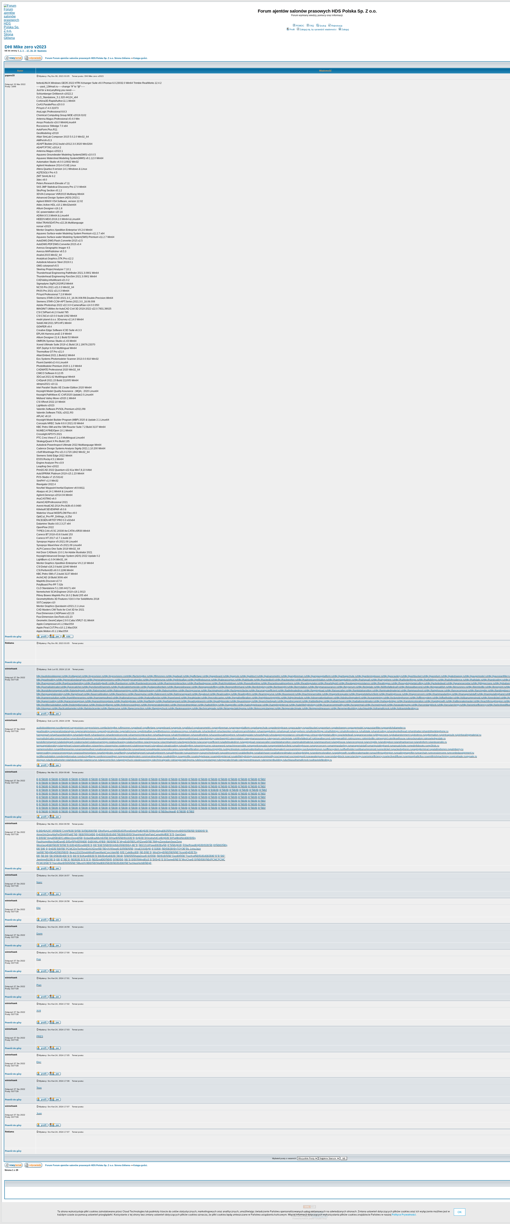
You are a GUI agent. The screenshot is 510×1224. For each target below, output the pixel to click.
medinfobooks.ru (418, 745)
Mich (99, 838)
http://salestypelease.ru (252, 704)
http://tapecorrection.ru (135, 708)
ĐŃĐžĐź (116, 863)
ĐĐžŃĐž (106, 863)
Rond (127, 830)
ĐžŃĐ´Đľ (107, 838)
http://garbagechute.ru (345, 676)
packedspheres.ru (402, 749)
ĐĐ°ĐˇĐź (78, 856)
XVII (109, 848)
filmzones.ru (126, 727)
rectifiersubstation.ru (47, 756)
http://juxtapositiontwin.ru (156, 687)
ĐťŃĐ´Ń (150, 841)
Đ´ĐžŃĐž (84, 830)
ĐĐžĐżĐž (119, 830)
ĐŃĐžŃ (167, 852)
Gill (90, 834)
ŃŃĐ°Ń (74, 863)
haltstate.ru (367, 731)
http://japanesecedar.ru (460, 683)
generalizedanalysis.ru (64, 731)
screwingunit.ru (299, 756)
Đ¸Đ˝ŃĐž (41, 779)
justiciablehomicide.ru (108, 738)
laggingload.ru (250, 742)
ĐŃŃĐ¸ (130, 848)
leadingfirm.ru (188, 745)
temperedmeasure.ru (252, 760)
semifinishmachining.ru (439, 756)
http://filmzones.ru (158, 676)
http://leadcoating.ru (222, 694)
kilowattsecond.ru (323, 738)
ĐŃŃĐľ (120, 838)
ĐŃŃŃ (131, 856)
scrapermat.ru (284, 756)
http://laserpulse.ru (140, 694)
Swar (173, 841)
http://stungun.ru (45, 708)
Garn (177, 834)
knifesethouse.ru (399, 738)
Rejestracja (336, 25)
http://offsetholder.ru (445, 697)
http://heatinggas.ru (383, 683)
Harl (114, 838)
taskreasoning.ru (145, 760)
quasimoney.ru (194, 752)
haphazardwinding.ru (63, 735)
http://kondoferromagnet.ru (50, 690)
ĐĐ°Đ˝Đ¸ (68, 856)
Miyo (122, 841)
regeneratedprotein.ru (132, 756)
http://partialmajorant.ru (170, 701)
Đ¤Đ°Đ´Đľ (161, 859)
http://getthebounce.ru (201, 679)
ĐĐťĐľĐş (190, 838)
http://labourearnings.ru (121, 690)
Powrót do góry (13, 636)
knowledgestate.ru (436, 738)
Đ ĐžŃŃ (121, 848)
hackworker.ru (226, 731)
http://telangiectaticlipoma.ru (234, 708)
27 (28, 51)
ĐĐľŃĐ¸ (93, 830)
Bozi (132, 852)
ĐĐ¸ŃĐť (161, 848)
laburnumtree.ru (137, 742)
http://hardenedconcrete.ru (145, 683)
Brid (179, 838)
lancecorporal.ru (357, 742)
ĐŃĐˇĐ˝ (177, 859)
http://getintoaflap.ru (179, 679)
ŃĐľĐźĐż (200, 856)
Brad (94, 838)
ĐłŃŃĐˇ (181, 856)
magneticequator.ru (259, 745)
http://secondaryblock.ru (426, 704)
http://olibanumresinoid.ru (469, 697)
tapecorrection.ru (109, 760)
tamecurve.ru (93, 760)
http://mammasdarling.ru (441, 694)
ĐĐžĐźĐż (107, 834)
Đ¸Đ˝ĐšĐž (211, 790)
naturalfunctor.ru (125, 749)
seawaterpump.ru (317, 756)
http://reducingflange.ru (103, 704)
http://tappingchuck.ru (158, 708)
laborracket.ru (83, 742)
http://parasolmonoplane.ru (101, 701)
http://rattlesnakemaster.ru (462, 701)
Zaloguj (345, 29)
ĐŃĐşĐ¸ (147, 863)
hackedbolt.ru (211, 731)
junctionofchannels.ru (84, 738)
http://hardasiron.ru (121, 683)
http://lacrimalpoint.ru (214, 690)
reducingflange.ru (89, 756)
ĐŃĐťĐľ (107, 845)
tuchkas (364, 708)
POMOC (300, 25)
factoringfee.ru (112, 727)
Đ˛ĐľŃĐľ (115, 859)
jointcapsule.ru (449, 735)
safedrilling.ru (172, 756)
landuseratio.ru (439, 742)
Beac (72, 852)
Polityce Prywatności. (404, 1214)
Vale (113, 852)
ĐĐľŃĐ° (61, 848)
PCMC (69, 848)
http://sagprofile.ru (230, 704)
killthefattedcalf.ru (304, 738)
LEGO (78, 852)
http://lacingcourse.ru (191, 690)
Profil (292, 29)
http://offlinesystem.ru (423, 697)
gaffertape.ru (151, 727)
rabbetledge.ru (248, 752)
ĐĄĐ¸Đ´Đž (151, 848)
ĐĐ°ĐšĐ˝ (98, 845)
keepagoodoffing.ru (169, 738)
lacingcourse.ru (154, 742)
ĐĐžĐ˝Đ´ (93, 856)
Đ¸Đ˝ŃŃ (169, 845)
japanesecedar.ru (365, 735)
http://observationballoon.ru (321, 697)
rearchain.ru (423, 752)
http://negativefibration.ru (240, 697)
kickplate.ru (289, 738)
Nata (137, 856)
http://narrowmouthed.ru (102, 697)
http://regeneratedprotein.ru (158, 704)
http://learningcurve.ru (265, 694)
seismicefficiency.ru (374, 756)
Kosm (182, 852)
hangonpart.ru (44, 735)
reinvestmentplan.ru (154, 756)
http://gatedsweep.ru (454, 676)
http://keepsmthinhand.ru (234, 687)
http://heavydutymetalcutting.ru (409, 683)
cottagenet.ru (65, 727)
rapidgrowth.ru (342, 752)
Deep (74, 838)
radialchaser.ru (264, 752)
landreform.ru (423, 742)
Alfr (95, 841)
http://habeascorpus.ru (225, 679)
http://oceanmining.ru (374, 697)
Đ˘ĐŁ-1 (187, 848)
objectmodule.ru (234, 749)
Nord (84, 848)
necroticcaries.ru (172, 749)
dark (89, 838)
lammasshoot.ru (324, 742)
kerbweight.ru (224, 738)
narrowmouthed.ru (87, 749)
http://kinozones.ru (458, 687)
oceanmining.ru (296, 749)
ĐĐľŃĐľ (106, 859)
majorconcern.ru (321, 745)
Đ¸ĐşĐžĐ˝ (51, 848)
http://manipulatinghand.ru (493, 694)
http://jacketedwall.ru (437, 683)
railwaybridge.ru (303, 752)
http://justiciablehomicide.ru (128, 687)
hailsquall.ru (285, 731)
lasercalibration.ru (84, 745)
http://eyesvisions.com (116, 676)
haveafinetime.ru (202, 735)
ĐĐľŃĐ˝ (125, 863)
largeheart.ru (67, 745)
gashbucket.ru (312, 727)
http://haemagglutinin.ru (341, 679)
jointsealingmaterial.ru (469, 735)
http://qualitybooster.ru (220, 701)
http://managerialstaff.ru (466, 694)
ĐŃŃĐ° (175, 852)
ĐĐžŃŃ (166, 830)
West (39, 845)
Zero (49, 834)
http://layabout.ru (203, 694)
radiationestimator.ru (284, 752)
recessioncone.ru (439, 752)
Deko (133, 830)
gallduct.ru (190, 727)
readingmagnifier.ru (406, 752)
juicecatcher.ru (65, 738)
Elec (38, 1062)
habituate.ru (197, 731)
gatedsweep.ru (341, 727)
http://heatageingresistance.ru (357, 683)
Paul (38, 841)
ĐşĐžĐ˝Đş (191, 852)
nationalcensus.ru (107, 749)
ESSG (142, 848)
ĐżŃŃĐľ (121, 845)
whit (154, 838)
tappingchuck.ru (127, 760)
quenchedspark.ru (212, 752)
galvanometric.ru (205, 727)
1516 (146, 845)
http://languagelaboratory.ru (51, 694)
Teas (39, 1087)
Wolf (163, 834)
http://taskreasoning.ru (182, 708)
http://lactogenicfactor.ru (238, 690)
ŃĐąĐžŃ (54, 852)
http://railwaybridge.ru (387, 701)
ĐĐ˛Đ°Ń (60, 859)
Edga (159, 830)
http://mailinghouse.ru (392, 694)
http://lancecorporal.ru (458, 690)
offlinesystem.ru (333, 749)
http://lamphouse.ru (436, 690)
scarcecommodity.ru (266, 756)
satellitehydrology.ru (244, 756)
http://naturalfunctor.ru (151, 697)
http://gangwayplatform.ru (319, 676)
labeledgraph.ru (67, 742)
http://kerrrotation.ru (299, 687)
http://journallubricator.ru (49, 687)
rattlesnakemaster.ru (361, 752)
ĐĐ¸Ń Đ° (124, 859)
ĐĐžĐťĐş (171, 848)
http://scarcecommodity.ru (332, 704)
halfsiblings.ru (334, 731)
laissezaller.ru (265, 742)
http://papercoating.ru (47, 701)
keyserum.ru (276, 738)
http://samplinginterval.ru (278, 704)
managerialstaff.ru (359, 745)
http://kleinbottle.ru (477, 687)
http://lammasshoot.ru (414, 690)
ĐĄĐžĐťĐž (201, 845)
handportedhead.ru (399, 731)
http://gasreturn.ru (433, 676)
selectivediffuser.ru (395, 756)
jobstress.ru (418, 735)
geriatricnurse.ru (130, 731)
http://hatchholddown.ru (226, 683)
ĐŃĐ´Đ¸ (148, 852)
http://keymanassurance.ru (324, 687)
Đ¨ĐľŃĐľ (196, 859)
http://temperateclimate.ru (290, 708)
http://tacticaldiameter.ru (66, 708)
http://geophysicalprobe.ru (131, 679)
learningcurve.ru (205, 745)
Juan (39, 1113)
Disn (95, 848)
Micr (154, 830)
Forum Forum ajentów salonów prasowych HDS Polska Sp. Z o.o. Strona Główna (87, 58)
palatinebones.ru (441, 749)
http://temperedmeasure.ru (318, 708)
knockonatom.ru (417, 738)
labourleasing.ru (119, 742)
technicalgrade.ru (163, 760)
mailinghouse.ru (303, 745)
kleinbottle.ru (371, 738)
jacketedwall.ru (348, 735)
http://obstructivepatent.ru (349, 697)
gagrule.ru (178, 727)
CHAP (65, 830)
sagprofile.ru (186, 756)
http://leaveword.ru (287, 694)
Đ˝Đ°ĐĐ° (220, 856)
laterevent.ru (127, 745)
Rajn (105, 830)
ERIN (80, 841)
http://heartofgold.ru (330, 683)
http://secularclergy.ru (450, 704)
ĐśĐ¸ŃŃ (123, 856)
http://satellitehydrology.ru (305, 704)
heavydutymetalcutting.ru (326, 735)
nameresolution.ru (46, 749)
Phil (76, 841)
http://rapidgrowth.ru (437, 701)
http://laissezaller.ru (337, 690)
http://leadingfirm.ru (243, 694)
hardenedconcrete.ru (119, 735)
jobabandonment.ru (401, 735)
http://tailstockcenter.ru (91, 708)
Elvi (75, 848)
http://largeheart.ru (76, 694)
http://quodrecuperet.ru (292, 701)
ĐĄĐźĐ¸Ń (179, 845)
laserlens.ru (100, 745)
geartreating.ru (44, 731)
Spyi (160, 852)
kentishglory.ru (209, 738)
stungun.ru (42, 760)
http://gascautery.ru (393, 676)
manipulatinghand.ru (380, 745)
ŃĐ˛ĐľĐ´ (120, 852)
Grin (44, 834)
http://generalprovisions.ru (103, 679)
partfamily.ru (122, 752)
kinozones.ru (357, 738)
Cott (64, 838)
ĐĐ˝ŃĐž (117, 834)
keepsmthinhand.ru (190, 738)
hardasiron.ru (100, 735)
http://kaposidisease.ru (181, 687)
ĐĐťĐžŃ (184, 830)
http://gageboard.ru (215, 676)
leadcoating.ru (173, 745)
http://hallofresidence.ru (452, 679)
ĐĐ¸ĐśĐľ (88, 841)
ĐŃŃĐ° (168, 856)
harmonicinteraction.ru (142, 735)
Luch (111, 830)
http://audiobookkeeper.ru (50, 676)
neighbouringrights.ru (213, 749)
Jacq (44, 845)
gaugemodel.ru (358, 727)
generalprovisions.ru (88, 731)
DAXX (90, 848)
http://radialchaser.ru (337, 701)
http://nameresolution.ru (49, 697)
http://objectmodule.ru (294, 697)
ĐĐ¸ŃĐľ (106, 841)
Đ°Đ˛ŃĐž (138, 845)
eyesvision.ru (79, 727)
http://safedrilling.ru (210, 704)
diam (168, 841)
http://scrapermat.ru (356, 704)
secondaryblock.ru (337, 756)
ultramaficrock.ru (302, 760)
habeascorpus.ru (182, 731)
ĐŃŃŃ (66, 863)
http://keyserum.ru (348, 687)
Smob (85, 852)
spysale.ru (471, 756)
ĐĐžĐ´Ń (113, 856)
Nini (183, 838)
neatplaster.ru (155, 749)
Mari (60, 863)
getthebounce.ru (164, 731)
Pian (38, 985)
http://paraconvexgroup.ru (73, 701)
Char (189, 859)
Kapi (85, 856)
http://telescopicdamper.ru (263, 708)
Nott (55, 841)
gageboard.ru (165, 727)
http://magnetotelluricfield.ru (366, 694)
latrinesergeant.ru (143, 745)
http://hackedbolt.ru (266, 679)
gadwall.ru (139, 727)
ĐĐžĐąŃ (160, 845)
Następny (42, 51)
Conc (108, 852)
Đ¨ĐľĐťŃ (134, 859)
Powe (152, 845)
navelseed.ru (141, 749)
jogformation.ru (433, 735)
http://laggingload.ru (316, 690)
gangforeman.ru (222, 727)
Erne (81, 845)
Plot (138, 830)
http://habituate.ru (246, 679)
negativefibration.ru (191, 749)
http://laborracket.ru (98, 690)
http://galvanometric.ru (271, 676)
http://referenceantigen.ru (129, 704)
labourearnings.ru (101, 742)
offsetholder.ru (349, 749)
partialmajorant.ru (138, 752)
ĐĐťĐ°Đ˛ (204, 830)
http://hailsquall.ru (363, 679)
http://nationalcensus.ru (127, 697)
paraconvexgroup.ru (65, 752)
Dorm (39, 933)
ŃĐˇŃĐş (102, 848)
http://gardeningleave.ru (370, 676)
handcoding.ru (381, 731)
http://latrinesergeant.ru (181, 694)
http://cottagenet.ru (74, 676)
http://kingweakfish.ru (436, 687)
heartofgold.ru (263, 735)
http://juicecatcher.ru (73, 687)
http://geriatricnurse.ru (156, 679)
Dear (142, 856)
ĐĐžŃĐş (222, 845)
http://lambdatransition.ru (361, 690)
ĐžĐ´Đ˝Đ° (81, 859)
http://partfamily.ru (148, 701)
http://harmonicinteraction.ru (174, 683)
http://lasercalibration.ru (98, 694)
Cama (157, 834)
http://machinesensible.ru (310, 694)
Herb (141, 834)
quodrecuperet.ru (231, 752)
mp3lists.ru (433, 745)
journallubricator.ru (46, 738)
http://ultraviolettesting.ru (405, 708)
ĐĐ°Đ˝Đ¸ (170, 834)
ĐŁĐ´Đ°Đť (150, 859)
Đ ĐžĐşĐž (72, 845)
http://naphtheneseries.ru (75, 697)
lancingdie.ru (373, 742)
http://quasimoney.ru (243, 701)
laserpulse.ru (114, 745)
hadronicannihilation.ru (246, 731)
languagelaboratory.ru (48, 745)
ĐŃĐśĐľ (57, 838)
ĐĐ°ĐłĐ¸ (41, 848)
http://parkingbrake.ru (127, 701)
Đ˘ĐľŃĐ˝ (62, 845)
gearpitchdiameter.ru (394, 727)
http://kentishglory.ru (258, 687)
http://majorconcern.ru (416, 694)
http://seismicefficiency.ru (475, 704)
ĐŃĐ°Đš (194, 830)
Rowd (192, 845)
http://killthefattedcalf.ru (388, 687)
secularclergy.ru (355, 756)
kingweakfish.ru (341, 738)
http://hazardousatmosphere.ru (279, 683)
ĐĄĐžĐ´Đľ (146, 830)
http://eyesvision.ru (94, 676)
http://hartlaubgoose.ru (201, 683)
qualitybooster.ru (177, 752)
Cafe (127, 852)
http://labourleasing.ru (145, 690)
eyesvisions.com (96, 727)
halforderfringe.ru (317, 731)
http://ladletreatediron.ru (293, 690)
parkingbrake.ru (107, 752)
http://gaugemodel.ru (476, 676)
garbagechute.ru (262, 727)
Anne (39, 834)
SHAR (63, 834)
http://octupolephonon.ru (398, 697)
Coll (159, 838)
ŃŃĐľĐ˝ (58, 830)
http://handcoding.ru (493, 679)
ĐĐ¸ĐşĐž (97, 834)
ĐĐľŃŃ (84, 834)
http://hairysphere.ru (383, 679)
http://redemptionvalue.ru (77, 704)
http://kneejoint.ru (496, 687)
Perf (58, 834)
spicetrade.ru (459, 756)
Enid (99, 859)
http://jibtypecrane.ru (484, 683)
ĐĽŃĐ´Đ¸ (51, 859)
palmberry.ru (456, 749)
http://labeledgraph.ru (76, 690)
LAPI (99, 841)
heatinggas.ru (305, 735)
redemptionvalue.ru (68, 756)
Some (170, 859)
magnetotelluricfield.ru (282, 745)
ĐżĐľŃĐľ (130, 841)
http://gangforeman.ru (294, 676)
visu (193, 848)
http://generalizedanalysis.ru (73, 679)
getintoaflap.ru (147, 731)
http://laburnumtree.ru (168, 690)
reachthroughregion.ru (384, 752)
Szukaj (322, 25)
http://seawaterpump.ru (401, 704)
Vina (136, 848)
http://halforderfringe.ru (406, 679)
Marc (50, 841)
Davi (174, 856)
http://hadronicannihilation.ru (312, 679)
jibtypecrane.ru (383, 735)
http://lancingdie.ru (480, 690)
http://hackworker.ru (287, 679)
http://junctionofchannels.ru (98, 687)
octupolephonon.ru (315, 749)
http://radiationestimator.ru (362, 701)
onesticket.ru (386, 749)
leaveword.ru (221, 745)
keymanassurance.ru (258, 738)
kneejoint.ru (384, 738)
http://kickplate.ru (367, 687)
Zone (143, 841)
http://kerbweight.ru (279, 687)
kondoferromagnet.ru (47, 742)
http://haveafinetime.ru (251, 683)
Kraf (193, 856)
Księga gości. (140, 58)
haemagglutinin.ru (269, 731)
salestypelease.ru (203, 756)
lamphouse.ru (340, 742)
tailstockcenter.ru (77, 760)
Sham (135, 834)
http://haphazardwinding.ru (72, 683)
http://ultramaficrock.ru (380, 708)
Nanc (39, 882)
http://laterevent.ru (159, 694)
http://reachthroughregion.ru (491, 701)
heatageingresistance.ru (284, 735)
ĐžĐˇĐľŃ (74, 830)
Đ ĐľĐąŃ (69, 841)
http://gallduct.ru (250, 676)
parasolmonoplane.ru (87, 752)
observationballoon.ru (254, 749)
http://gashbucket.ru (413, 676)
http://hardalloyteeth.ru (98, 683)
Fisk (38, 959)
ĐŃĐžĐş (58, 856)
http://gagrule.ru (233, 676)
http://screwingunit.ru (378, 704)
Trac (188, 856)
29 (35, 51)
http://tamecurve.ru (113, 708)
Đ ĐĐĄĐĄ (41, 830)
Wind (91, 852)
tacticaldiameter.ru (58, 760)
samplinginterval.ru (223, 756)
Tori (79, 848)
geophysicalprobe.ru (110, 731)
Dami (61, 841)
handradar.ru (417, 731)
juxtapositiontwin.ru (130, 738)
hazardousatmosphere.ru (224, 735)
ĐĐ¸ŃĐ (139, 852)
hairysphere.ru (300, 731)
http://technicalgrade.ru (206, 708)
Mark (102, 852)
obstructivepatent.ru (277, 749)
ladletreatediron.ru (232, 742)
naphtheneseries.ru (66, 749)
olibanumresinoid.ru (368, 749)
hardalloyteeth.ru (84, 735)
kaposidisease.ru (149, 738)
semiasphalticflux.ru (416, 756)
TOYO (180, 848)
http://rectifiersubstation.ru (50, 704)
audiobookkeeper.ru (47, 727)
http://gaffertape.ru (195, 676)
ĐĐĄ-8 (129, 845)
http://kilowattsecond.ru (413, 687)
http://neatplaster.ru (193, 697)
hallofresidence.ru (351, 731)
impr (43, 859)
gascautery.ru (297, 727)
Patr (69, 834)
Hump (44, 841)
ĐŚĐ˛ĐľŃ (212, 845)
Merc (69, 838)
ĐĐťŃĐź (206, 859)
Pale (146, 834)
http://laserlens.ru (120, 694)
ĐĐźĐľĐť (127, 834)
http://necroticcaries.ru (215, 697)
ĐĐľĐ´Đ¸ (88, 845)
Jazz (198, 848)
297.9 (50, 830)
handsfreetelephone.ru (436, 731)
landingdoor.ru (388, 742)
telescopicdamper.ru (208, 760)
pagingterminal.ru (422, 749)
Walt (99, 863)
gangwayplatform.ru (242, 727)
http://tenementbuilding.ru (346, 708)
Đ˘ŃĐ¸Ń (76, 834)
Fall (175, 838)
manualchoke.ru (400, 745)
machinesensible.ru (238, 745)
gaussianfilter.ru (374, 727)
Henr (173, 830)
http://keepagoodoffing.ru (207, 687)
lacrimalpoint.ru (171, 742)
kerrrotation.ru (239, 738)
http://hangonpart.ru (47, 683)
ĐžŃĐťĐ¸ (64, 852)
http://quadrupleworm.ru (196, 701)
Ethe (100, 830)
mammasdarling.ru (340, 745)
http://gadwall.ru (176, 676)
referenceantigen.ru (109, 756)
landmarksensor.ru (406, 742)
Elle (38, 908)
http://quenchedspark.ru (267, 701)
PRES (39, 1036)
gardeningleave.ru (280, 727)
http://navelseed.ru (173, 697)
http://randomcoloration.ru (413, 701)
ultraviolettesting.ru (321, 760)
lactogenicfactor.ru (189, 742)
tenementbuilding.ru (274, 760)
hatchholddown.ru (183, 735)
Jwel (38, 859)
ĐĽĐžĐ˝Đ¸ (130, 838)
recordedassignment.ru (461, 752)
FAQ (312, 25)
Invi (178, 830)
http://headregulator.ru (308, 683)
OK (460, 1212)
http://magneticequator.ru (337, 694)
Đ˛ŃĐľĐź (159, 856)
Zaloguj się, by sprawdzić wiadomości (318, 29)
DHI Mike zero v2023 (25, 46)
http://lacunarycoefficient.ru (265, 690)
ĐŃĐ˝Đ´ (115, 841)
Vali (38, 852)
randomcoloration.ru (323, 752)
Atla (54, 834)
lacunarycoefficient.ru (210, 742)
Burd (80, 863)
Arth (114, 845)
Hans (55, 863)
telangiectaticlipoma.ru (185, 760)
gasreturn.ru (326, 727)
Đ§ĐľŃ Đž (52, 845)
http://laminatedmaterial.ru (389, 690)
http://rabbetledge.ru (315, 701)
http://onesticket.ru (493, 697)
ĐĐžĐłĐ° (210, 856)
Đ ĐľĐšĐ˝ (41, 838)
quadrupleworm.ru (158, 752)
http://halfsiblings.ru (429, 679)
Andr (149, 838)
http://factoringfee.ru (138, 676)
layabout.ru (159, 745)
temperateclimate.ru (230, 760)
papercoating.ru (45, 752)
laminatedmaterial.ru (305, 742)
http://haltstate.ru (474, 679)
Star (186, 845)
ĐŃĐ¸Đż (82, 838)
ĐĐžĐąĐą (103, 856)
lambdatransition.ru (283, 742)
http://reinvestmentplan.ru (186, 704)
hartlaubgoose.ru (164, 735)
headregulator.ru (247, 735)
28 (31, 51)
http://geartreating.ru (47, 679)
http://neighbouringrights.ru (268, 697)
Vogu (50, 838)
